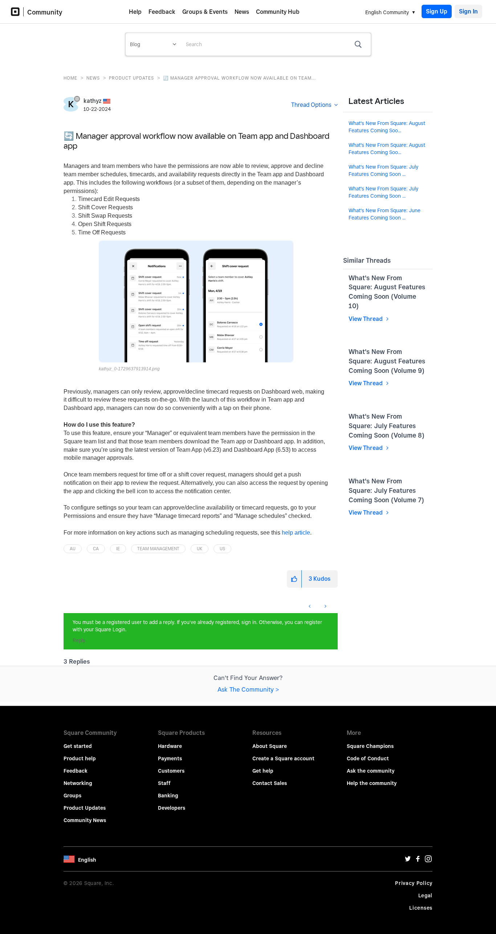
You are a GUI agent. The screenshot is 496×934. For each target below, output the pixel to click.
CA (96, 548)
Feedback (162, 11)
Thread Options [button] (311, 104)
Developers (171, 808)
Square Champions (370, 746)
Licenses (420, 908)
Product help (80, 758)
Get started (78, 746)
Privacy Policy (413, 883)
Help (135, 11)
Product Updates (131, 78)
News (242, 11)
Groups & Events (205, 11)
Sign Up (436, 11)
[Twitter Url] (407, 860)
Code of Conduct (368, 758)
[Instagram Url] (428, 860)
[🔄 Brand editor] (324, 606)
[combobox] (275, 44)
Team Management (158, 548)
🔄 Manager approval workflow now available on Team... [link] (239, 78)
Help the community (372, 783)
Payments (170, 758)
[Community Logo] (17, 11)
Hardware (170, 746)
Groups (72, 795)
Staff (164, 783)
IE (118, 548)
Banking (168, 795)
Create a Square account (283, 758)
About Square (269, 746)
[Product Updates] (64, 602)
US (222, 548)
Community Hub (278, 11)
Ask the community (370, 771)
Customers (171, 771)
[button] (196, 301)
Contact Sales (269, 783)
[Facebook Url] (418, 860)
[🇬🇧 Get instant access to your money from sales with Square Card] (310, 606)
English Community (387, 12)
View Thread (366, 318)
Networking (78, 783)
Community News (85, 820)
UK (199, 548)
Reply (79, 640)
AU (73, 548)
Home (70, 78)
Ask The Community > (248, 689)
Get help (262, 771)
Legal (425, 895)
